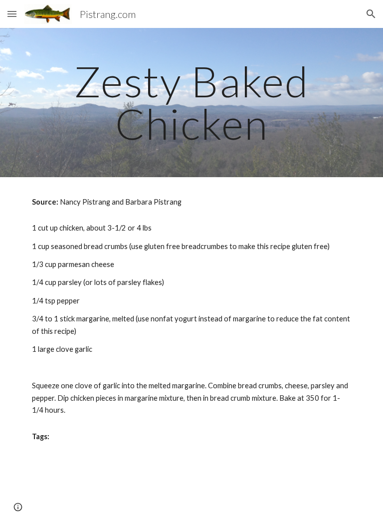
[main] (191, 102)
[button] (12, 13)
